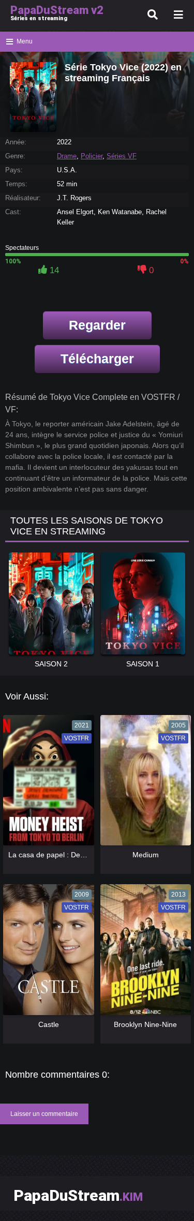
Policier (91, 156)
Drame (67, 156)
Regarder (97, 325)
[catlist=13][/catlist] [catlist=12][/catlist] (46, 784)
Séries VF (122, 156)
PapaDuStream (78, 1195)
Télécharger (97, 358)
